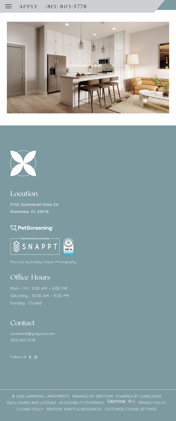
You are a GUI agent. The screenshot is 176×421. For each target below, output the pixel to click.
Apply (29, 6)
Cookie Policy (30, 409)
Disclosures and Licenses (31, 403)
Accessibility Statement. (82, 403)
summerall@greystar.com (32, 334)
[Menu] (8, 6)
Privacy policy (152, 403)
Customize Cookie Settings (131, 409)
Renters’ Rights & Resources (74, 409)
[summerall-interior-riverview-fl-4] (88, 67)
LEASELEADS (150, 396)
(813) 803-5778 (66, 6)
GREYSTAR (104, 396)
